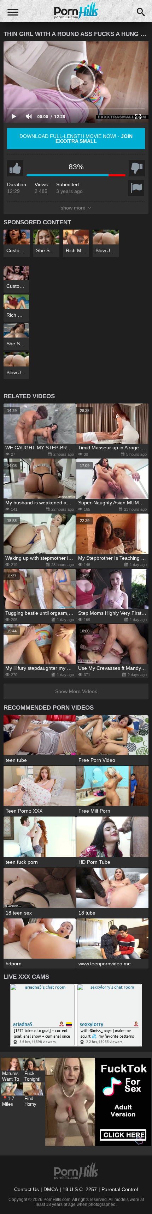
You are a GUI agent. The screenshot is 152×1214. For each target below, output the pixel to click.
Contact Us (26, 1189)
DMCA (50, 1189)
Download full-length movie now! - (76, 138)
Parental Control (119, 1189)
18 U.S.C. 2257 (80, 1189)
